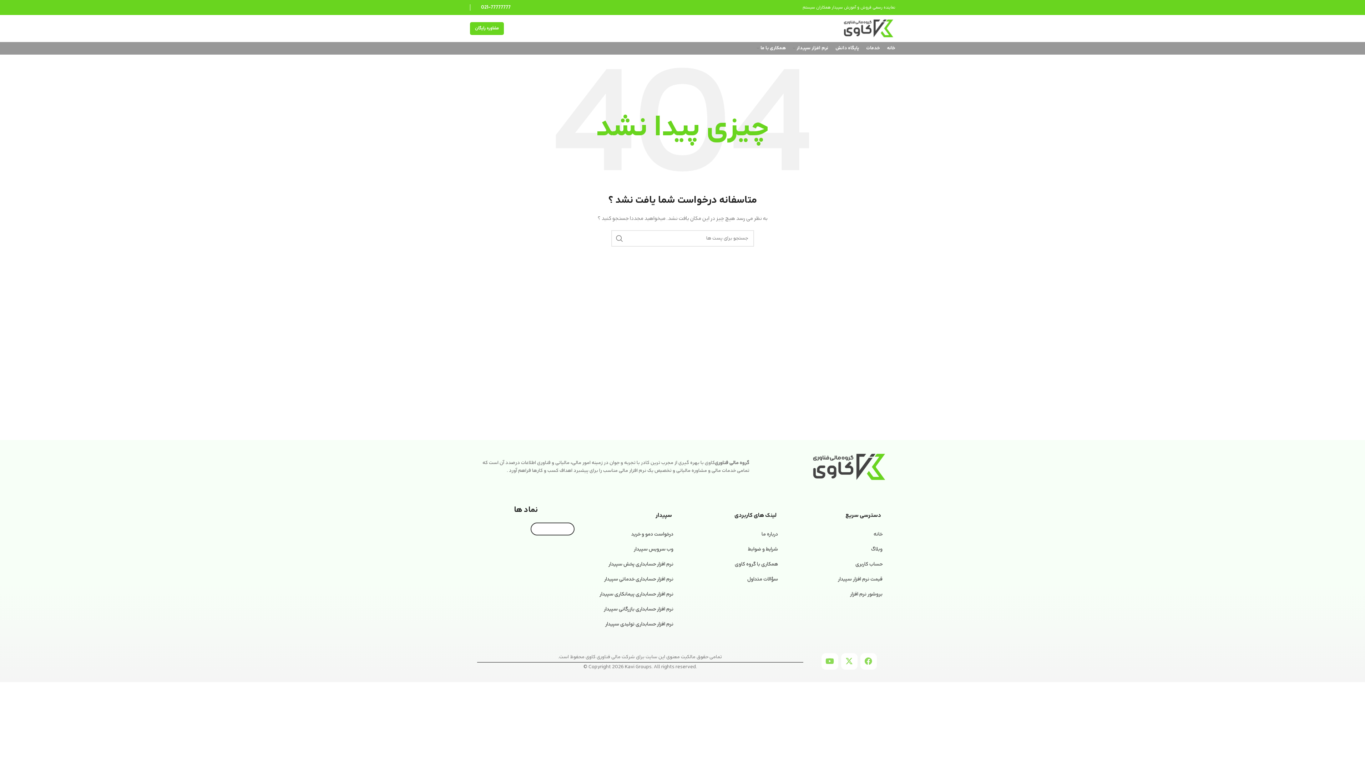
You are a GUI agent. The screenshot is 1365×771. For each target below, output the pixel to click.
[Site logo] (868, 28)
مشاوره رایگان (487, 28)
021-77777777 (496, 7)
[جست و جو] (619, 238)
